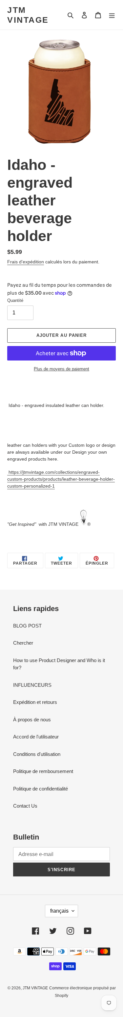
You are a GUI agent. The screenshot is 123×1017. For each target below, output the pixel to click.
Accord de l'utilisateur (36, 736)
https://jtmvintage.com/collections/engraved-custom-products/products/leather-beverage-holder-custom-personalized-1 (61, 479)
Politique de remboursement (43, 771)
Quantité (15, 300)
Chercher (23, 643)
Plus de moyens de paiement (61, 368)
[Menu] (112, 15)
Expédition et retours (35, 702)
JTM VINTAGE (28, 14)
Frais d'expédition (25, 261)
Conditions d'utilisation (36, 754)
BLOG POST (27, 626)
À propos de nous (32, 719)
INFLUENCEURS (32, 685)
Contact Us (25, 806)
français (59, 911)
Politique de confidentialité (40, 788)
